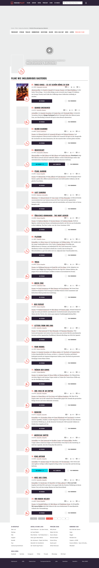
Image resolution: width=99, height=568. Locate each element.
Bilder (51, 32)
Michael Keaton (54, 537)
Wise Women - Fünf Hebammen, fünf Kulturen (40, 535)
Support (13, 537)
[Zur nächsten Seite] (57, 518)
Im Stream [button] (42, 101)
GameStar (65, 561)
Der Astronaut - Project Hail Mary (39, 540)
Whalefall (72, 545)
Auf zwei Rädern (35, 532)
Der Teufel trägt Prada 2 (37, 545)
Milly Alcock (53, 529)
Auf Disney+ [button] (39, 164)
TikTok (38, 554)
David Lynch (53, 543)
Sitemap (13, 532)
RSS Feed (63, 554)
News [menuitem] (39, 3)
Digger (71, 535)
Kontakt (13, 540)
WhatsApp (54, 554)
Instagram (30, 554)
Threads (46, 554)
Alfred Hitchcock (54, 545)
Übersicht (14, 32)
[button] (71, 101)
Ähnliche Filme (79, 32)
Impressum (14, 561)
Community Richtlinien (17, 545)
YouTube (22, 554)
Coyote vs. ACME (74, 540)
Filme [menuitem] (28, 3)
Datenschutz (32, 561)
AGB (23, 561)
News (66, 32)
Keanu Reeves (53, 535)
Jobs (56, 561)
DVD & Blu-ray (59, 32)
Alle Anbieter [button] (57, 164)
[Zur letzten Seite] (65, 518)
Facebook (13, 554)
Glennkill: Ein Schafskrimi (37, 543)
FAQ (12, 535)
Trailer (28, 32)
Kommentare (35, 32)
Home (12, 28)
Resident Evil (73, 537)
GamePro (74, 561)
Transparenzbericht (45, 561)
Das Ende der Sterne (75, 529)
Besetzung (44, 32)
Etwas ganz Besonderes (37, 537)
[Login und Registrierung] (86, 3)
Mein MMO (85, 561)
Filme (16, 28)
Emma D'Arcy (53, 540)
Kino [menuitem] (51, 3)
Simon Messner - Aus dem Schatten (40, 529)
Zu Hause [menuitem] (57, 3)
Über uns (13, 529)
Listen (72, 32)
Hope (71, 532)
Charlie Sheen (61, 244)
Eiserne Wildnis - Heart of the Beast (79, 543)
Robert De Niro (54, 532)
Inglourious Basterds (23, 28)
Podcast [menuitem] (45, 3)
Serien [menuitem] (34, 3)
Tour (12, 543)
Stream (21, 32)
